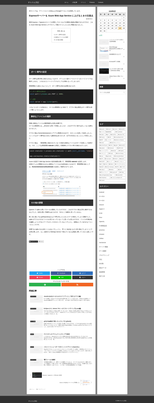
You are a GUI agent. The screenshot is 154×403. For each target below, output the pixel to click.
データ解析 (102, 251)
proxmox (102, 230)
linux (100, 217)
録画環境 (102, 272)
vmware (101, 234)
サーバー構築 (103, 247)
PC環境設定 (103, 226)
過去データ (102, 268)
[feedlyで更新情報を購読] (45, 284)
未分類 (101, 263)
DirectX (101, 205)
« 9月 (100, 35)
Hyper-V (101, 209)
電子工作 (102, 276)
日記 (100, 259)
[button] (82, 277)
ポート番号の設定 (60, 34)
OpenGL (102, 221)
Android (101, 192)
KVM (100, 213)
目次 (58, 31)
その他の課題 (59, 40)
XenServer (102, 242)
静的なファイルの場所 (61, 37)
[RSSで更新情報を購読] (77, 284)
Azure (42, 241)
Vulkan (101, 238)
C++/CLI (102, 196)
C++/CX (101, 200)
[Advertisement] (61, 55)
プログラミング (34, 241)
